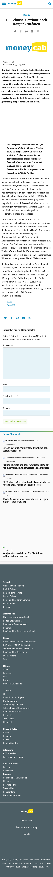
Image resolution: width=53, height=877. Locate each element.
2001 (47, 867)
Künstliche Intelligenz (13, 698)
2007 (12, 867)
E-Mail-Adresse (10, 396)
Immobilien (8, 788)
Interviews (8, 750)
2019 (43, 860)
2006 (18, 867)
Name (6, 384)
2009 (48, 863)
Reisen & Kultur (10, 729)
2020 (37, 860)
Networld (7, 722)
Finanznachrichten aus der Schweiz (19, 642)
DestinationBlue (10, 743)
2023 (21, 860)
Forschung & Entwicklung (15, 778)
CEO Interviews (10, 754)
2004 (29, 867)
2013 (26, 863)
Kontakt (26, 834)
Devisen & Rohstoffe (12, 684)
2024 (15, 860)
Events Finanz (9, 656)
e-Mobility (8, 771)
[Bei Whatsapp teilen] (26, 31)
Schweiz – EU (9, 785)
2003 (35, 867)
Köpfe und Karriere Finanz (15, 652)
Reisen (6, 740)
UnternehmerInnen (12, 796)
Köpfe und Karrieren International (19, 631)
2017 (4, 863)
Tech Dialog (8, 719)
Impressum (26, 821)
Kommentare (9, 792)
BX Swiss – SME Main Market (16, 645)
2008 (7, 867)
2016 (9, 863)
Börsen (6, 680)
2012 (31, 863)
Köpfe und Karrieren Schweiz (16, 600)
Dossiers (7, 774)
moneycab (10, 62)
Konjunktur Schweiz (12, 593)
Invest (6, 659)
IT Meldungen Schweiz (13, 705)
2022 (26, 860)
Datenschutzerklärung (26, 827)
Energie (6, 767)
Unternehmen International (16, 617)
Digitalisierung (10, 701)
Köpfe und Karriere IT (13, 712)
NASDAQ (11, 305)
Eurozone (7, 673)
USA (5, 677)
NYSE (9, 302)
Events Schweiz (10, 596)
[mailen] (38, 31)
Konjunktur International (15, 624)
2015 (15, 863)
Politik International (12, 621)
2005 (24, 867)
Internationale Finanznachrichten (19, 649)
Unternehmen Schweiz (13, 586)
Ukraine (7, 781)
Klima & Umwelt (10, 764)
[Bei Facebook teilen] (21, 31)
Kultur (6, 733)
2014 (20, 863)
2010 (42, 863)
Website (6, 408)
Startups (7, 691)
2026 (4, 860)
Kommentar (9, 345)
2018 (48, 860)
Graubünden (9, 604)
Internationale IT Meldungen (16, 708)
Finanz (6, 638)
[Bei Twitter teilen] (15, 31)
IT (4, 694)
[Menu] (4, 4)
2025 (9, 860)
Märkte (26, 15)
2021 (32, 860)
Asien (5, 670)
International (9, 614)
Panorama (8, 628)
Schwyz (6, 607)
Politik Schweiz (10, 589)
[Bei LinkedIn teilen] (32, 31)
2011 (36, 863)
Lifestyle (7, 736)
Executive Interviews (13, 757)
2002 (41, 867)
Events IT (7, 715)
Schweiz (7, 582)
